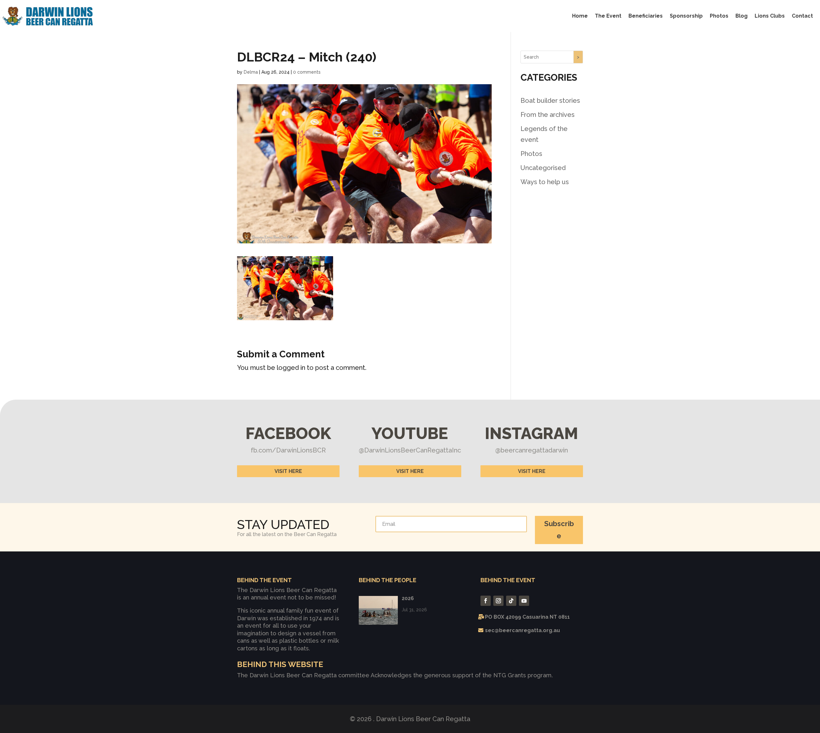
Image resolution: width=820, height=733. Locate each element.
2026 (408, 598)
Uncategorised (543, 168)
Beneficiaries (645, 16)
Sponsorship (686, 16)
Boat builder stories (550, 100)
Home (580, 16)
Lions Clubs (770, 16)
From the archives (548, 114)
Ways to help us (545, 182)
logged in (291, 367)
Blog (741, 16)
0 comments (307, 72)
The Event (608, 16)
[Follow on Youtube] (524, 601)
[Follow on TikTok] (511, 601)
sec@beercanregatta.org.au (522, 630)
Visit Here (288, 471)
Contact (802, 16)
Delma (251, 72)
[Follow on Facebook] (485, 601)
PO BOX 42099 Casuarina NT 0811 (527, 617)
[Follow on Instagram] (498, 601)
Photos (719, 16)
